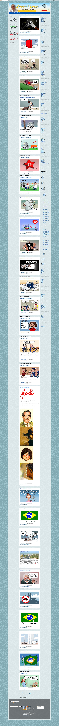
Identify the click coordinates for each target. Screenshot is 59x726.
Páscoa (42, 96)
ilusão (42, 150)
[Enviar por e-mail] (27, 31)
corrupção (42, 23)
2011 (42, 189)
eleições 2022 (43, 141)
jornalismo (42, 84)
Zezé (41, 52)
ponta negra (42, 160)
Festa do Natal (43, 92)
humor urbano (43, 71)
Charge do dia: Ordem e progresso (26, 610)
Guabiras (42, 293)
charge (42, 17)
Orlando (42, 308)
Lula (41, 40)
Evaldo (42, 117)
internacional (42, 152)
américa (25, 92)
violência (30, 253)
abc (23, 32)
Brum (41, 278)
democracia (42, 139)
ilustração (42, 41)
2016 (43, 183)
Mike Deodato (43, 304)
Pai (41, 126)
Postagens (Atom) (24, 695)
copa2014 (42, 48)
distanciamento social (43, 102)
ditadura (42, 140)
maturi (42, 65)
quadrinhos (42, 74)
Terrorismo (42, 131)
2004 (43, 263)
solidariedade (43, 164)
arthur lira (42, 133)
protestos (42, 61)
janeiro (44, 258)
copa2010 (42, 43)
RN (41, 38)
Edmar (42, 116)
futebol (29, 32)
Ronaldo (42, 129)
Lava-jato (42, 28)
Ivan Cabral (42, 51)
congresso (42, 49)
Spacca (42, 318)
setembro (44, 196)
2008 (43, 259)
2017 (42, 182)
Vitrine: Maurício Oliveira (24, 387)
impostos (42, 83)
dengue (42, 30)
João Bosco (42, 297)
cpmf (41, 63)
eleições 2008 (43, 50)
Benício (42, 272)
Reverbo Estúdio (43, 313)
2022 (43, 176)
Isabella (42, 94)
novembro (44, 194)
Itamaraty (42, 121)
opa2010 (42, 159)
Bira (41, 273)
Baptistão (42, 271)
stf (41, 75)
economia (42, 27)
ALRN (41, 91)
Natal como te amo (43, 306)
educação (42, 55)
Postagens (39, 706)
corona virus (42, 54)
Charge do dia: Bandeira (46, 248)
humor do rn (42, 107)
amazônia (42, 132)
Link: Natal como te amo (24, 549)
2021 (42, 177)
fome (41, 64)
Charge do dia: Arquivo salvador (25, 197)
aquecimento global (43, 70)
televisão (42, 165)
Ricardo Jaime (43, 314)
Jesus (42, 122)
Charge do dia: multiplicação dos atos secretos (28, 278)
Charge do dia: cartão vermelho (45, 200)
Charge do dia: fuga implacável (25, 137)
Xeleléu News (42, 326)
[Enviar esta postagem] (26, 31)
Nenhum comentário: (23, 51)
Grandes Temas (43, 93)
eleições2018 (42, 103)
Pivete (42, 127)
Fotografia (42, 118)
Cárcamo (42, 281)
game (42, 106)
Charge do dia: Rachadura (24, 157)
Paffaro (42, 309)
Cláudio (42, 280)
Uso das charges (20, 12)
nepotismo (42, 158)
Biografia (11, 12)
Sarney (28, 52)
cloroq (42, 137)
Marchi (42, 303)
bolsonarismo (43, 29)
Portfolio (24, 484)
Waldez (42, 324)
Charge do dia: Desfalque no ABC (26, 177)
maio (43, 253)
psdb (41, 85)
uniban (42, 169)
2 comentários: (23, 31)
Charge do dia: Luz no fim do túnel (26, 258)
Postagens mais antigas (35, 692)
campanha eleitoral (43, 59)
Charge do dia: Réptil (23, 673)
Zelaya (42, 97)
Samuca (42, 316)
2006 (43, 262)
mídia (42, 73)
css (41, 138)
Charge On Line (43, 279)
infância (42, 72)
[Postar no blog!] (28, 31)
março (44, 255)
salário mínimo (43, 162)
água (41, 112)
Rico (41, 315)
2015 (42, 184)
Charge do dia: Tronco (24, 117)
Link (23, 567)
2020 (43, 178)
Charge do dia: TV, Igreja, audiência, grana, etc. (46, 217)
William (42, 325)
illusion (42, 149)
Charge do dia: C (23, 16)
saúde (42, 42)
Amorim (42, 269)
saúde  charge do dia (44, 163)
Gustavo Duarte (43, 294)
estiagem (42, 81)
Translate (16, 702)
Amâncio (42, 270)
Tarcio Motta (42, 130)
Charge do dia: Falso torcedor (45, 218)
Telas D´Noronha (43, 320)
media (42, 153)
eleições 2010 (43, 18)
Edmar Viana (42, 76)
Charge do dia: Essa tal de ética (25, 570)
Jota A (42, 296)
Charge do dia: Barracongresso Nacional (45, 237)
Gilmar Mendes (43, 119)
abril (43, 254)
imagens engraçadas (43, 82)
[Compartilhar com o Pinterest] (32, 51)
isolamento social (43, 108)
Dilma (42, 31)
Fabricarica (42, 283)
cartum (42, 62)
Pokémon (42, 95)
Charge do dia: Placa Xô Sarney (25, 590)
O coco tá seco (43, 307)
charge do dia (26, 32)
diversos (42, 80)
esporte (42, 104)
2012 (42, 188)
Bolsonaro (42, 21)
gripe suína (28, 669)
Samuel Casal (42, 317)
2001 (43, 265)
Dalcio (42, 282)
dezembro (44, 193)
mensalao (42, 154)
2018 (43, 181)
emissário (42, 142)
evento (42, 143)
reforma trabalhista (43, 86)
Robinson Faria (43, 128)
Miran (42, 305)
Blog (15, 12)
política (42, 20)
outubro (44, 195)
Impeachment (42, 22)
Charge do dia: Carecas (24, 338)
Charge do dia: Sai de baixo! (25, 77)
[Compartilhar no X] (29, 31)
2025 (43, 172)
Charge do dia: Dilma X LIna (25, 318)
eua (41, 105)
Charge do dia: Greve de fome (25, 57)
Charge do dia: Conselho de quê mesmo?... (27, 97)
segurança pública (43, 32)
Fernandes (42, 284)
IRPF (41, 120)
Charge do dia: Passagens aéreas (25, 488)
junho (43, 252)
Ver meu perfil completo (26, 715)
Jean (41, 295)
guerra (42, 148)
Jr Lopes (42, 298)
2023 (43, 175)
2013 (42, 187)
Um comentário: (23, 131)
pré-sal (42, 161)
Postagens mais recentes (24, 692)
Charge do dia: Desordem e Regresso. (26, 508)
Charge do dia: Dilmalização (25, 365)
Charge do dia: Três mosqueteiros (26, 298)
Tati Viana (42, 319)
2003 (43, 264)
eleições (42, 60)
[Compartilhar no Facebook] (30, 31)
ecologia (42, 44)
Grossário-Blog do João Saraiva (45, 292)
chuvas (42, 39)
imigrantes (42, 151)
